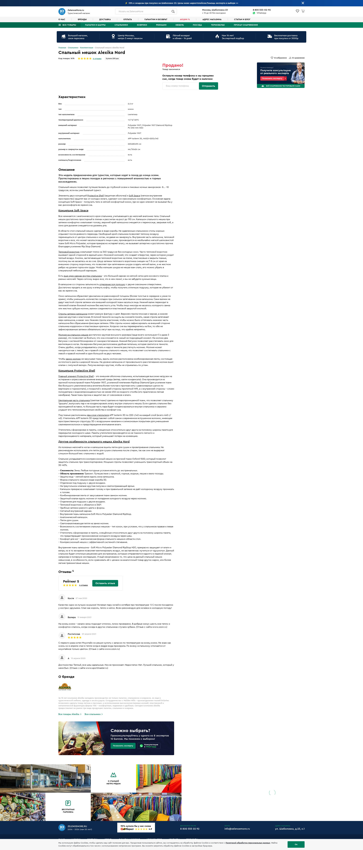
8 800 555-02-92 (262, 10)
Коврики (142, 25)
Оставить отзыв (105, 583)
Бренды (82, 19)
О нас (61, 19)
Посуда (197, 25)
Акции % (185, 19)
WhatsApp (261, 13)
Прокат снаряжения (246, 25)
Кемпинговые (86, 48)
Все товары (69, 25)
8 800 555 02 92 (189, 828)
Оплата (127, 19)
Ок (296, 844)
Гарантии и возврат (155, 19)
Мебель (180, 25)
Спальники (121, 25)
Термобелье (218, 25)
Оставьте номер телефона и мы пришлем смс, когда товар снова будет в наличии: (188, 77)
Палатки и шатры (95, 25)
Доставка (105, 19)
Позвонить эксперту (272, 78)
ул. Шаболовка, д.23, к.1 (290, 828)
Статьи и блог (242, 19)
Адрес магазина (211, 19)
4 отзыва (97, 59)
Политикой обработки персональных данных (248, 843)
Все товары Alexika (68, 714)
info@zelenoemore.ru (237, 828)
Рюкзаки (161, 25)
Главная (62, 48)
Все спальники (93, 714)
